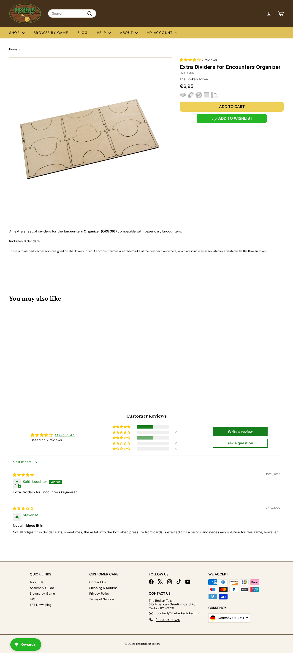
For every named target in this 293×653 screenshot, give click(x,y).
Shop (15, 32)
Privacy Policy (99, 593)
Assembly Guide (42, 588)
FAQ (32, 599)
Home (13, 49)
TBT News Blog (41, 605)
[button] (190, 60)
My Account (160, 32)
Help (102, 32)
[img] (23, 475)
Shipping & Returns (103, 588)
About (127, 32)
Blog (82, 32)
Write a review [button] (240, 431)
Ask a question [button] (240, 443)
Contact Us (97, 582)
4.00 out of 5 (64, 435)
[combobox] (72, 13)
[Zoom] (90, 139)
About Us (36, 582)
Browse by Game (51, 32)
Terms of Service (101, 599)
